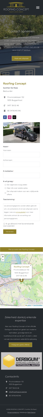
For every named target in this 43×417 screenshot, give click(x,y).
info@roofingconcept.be (18, 392)
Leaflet (29, 305)
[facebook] (5, 117)
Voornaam (7, 150)
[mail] (14, 117)
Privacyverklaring (13, 412)
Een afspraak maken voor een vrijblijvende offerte (22, 193)
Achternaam (7, 160)
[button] (22, 280)
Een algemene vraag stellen (17, 185)
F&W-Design (31, 412)
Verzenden (10, 232)
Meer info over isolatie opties (17, 188)
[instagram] (9, 117)
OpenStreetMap (37, 305)
